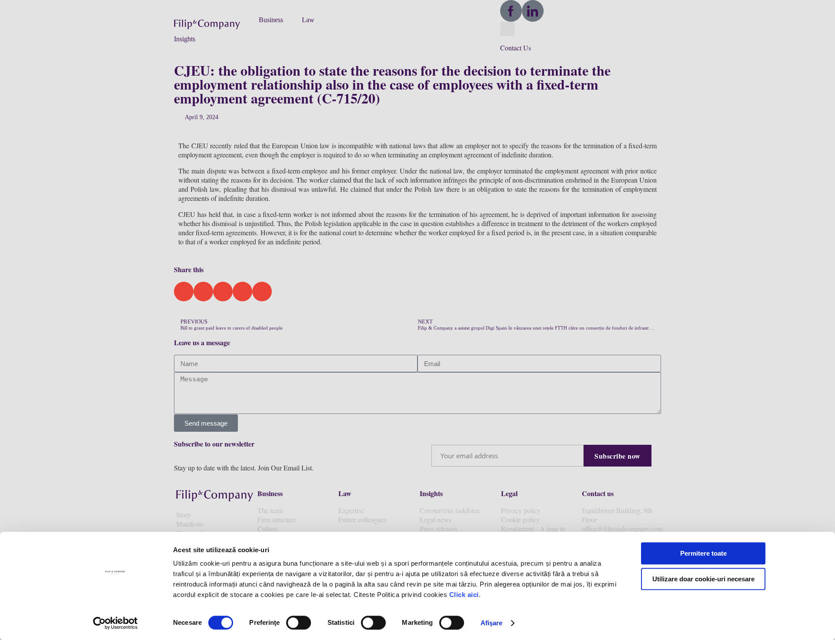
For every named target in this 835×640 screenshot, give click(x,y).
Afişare (492, 623)
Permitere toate (703, 553)
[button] (212, 23)
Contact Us (515, 47)
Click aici (464, 594)
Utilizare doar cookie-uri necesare (703, 579)
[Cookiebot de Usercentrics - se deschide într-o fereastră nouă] (115, 623)
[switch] (298, 623)
